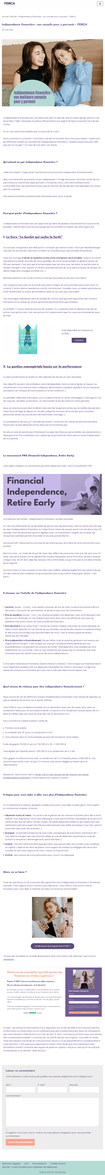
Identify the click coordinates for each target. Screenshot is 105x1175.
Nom (9, 1084)
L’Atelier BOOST (58, 1163)
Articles (13, 16)
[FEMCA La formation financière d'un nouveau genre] (9, 4)
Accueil (5, 16)
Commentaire (14, 1095)
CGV (26, 1163)
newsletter (8, 959)
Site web (73, 1084)
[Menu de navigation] (100, 4)
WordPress (60, 1172)
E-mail (42, 1084)
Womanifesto (39, 1163)
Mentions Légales (11, 1163)
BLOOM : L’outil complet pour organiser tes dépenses (29, 1167)
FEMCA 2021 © (46, 1172)
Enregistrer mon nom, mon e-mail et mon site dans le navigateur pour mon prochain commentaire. (48, 1134)
